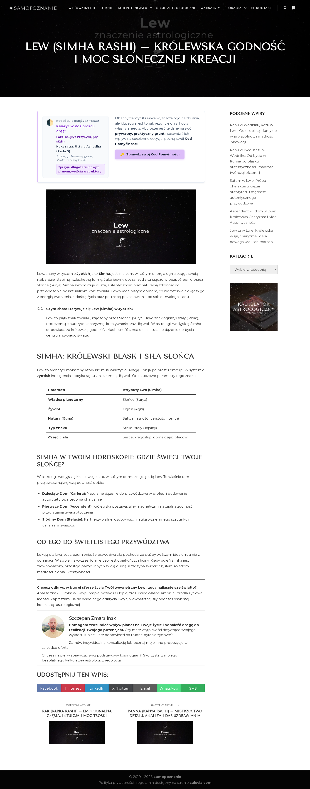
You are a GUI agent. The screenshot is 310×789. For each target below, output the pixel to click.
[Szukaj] (285, 8)
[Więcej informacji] (293, 8)
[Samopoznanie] (33, 8)
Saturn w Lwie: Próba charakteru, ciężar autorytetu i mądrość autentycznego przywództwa (248, 191)
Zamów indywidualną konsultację (97, 642)
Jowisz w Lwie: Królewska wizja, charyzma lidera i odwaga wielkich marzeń (251, 236)
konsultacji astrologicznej (58, 604)
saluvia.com (201, 782)
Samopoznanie (167, 776)
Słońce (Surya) (131, 318)
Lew (155, 34)
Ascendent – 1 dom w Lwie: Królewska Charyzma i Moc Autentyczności (253, 217)
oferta (63, 647)
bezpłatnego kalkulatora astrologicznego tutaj (81, 660)
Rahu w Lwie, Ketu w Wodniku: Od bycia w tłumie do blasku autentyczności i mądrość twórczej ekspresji (251, 161)
